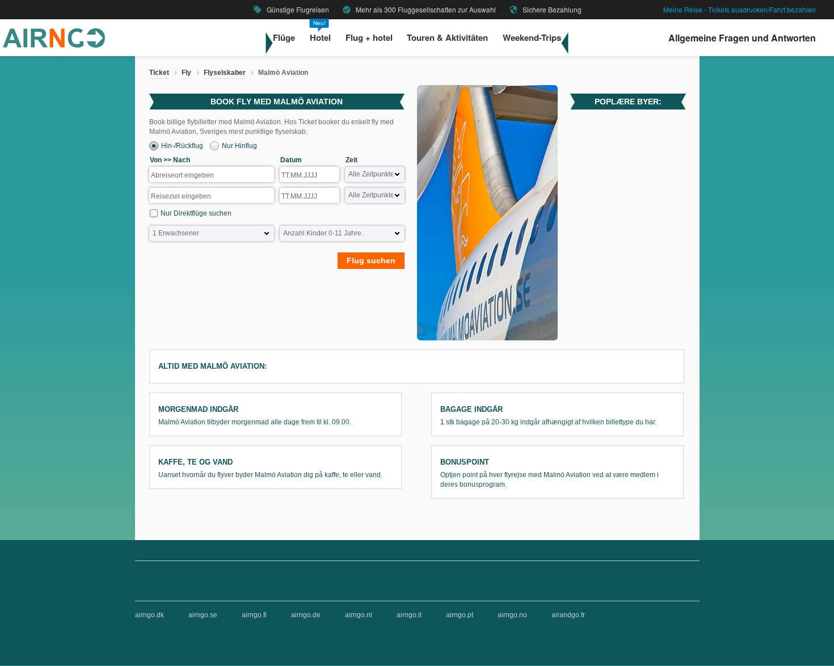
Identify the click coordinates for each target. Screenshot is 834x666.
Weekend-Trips (532, 38)
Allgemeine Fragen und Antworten (742, 37)
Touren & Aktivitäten (447, 38)
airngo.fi (254, 615)
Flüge (284, 38)
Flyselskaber (225, 73)
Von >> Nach (170, 160)
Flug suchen (371, 260)
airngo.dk (149, 615)
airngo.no (512, 615)
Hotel (320, 38)
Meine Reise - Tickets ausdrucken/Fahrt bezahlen (739, 9)
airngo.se (202, 615)
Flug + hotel (369, 38)
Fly (186, 73)
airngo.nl (358, 615)
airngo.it (409, 615)
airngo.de (306, 615)
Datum (291, 160)
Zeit (351, 160)
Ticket (159, 73)
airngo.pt (459, 615)
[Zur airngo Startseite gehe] (54, 45)
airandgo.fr (568, 615)
